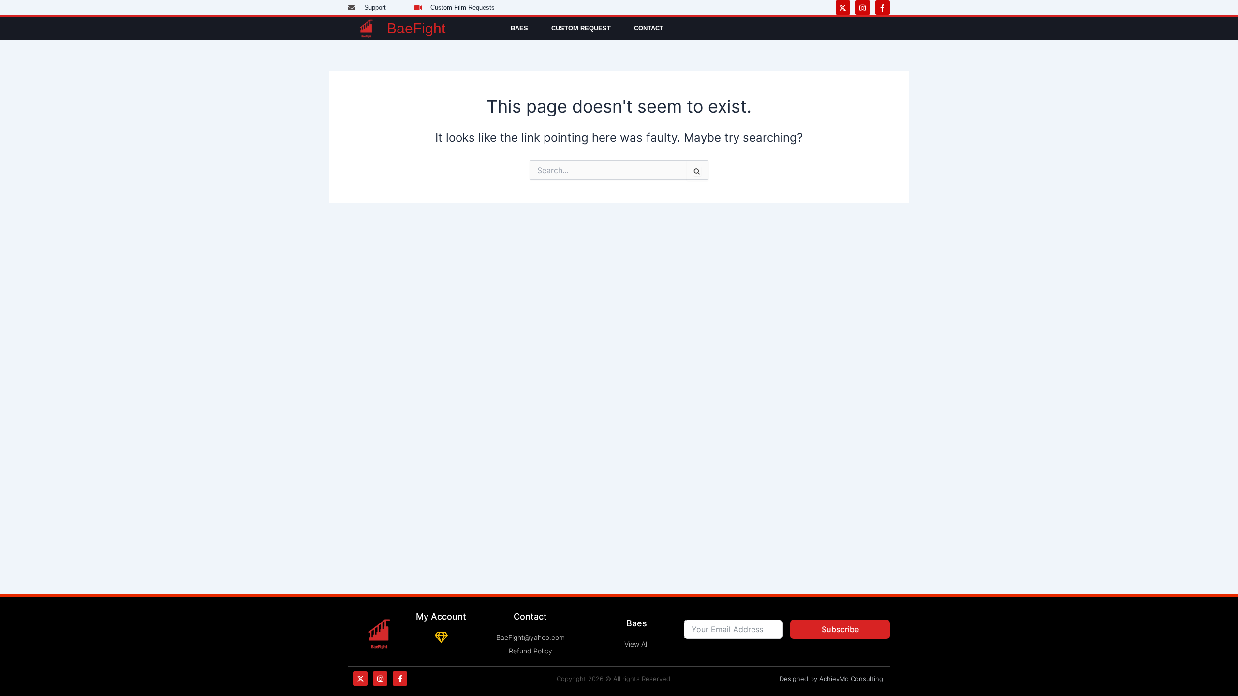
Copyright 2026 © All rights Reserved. (614, 678)
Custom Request (581, 28)
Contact (648, 28)
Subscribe (840, 629)
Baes (519, 28)
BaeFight (416, 28)
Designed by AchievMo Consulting (831, 678)
